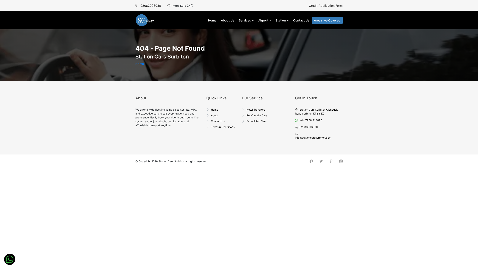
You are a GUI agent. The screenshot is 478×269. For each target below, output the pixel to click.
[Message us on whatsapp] (10, 259)
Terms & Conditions (223, 127)
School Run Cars (256, 121)
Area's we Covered (327, 20)
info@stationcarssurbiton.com (313, 137)
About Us (227, 20)
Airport (263, 20)
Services (245, 20)
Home (212, 20)
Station (281, 20)
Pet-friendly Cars (256, 115)
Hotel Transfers (255, 109)
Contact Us (301, 20)
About (214, 115)
